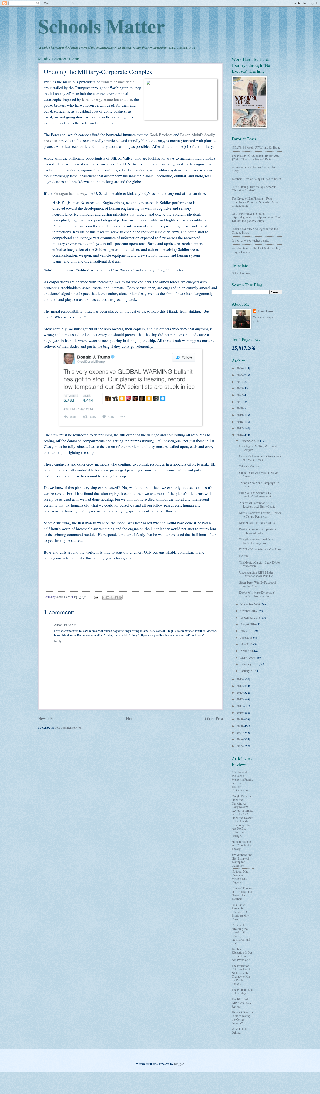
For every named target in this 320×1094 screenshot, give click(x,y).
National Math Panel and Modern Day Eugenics (240, 876)
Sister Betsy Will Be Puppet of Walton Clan (257, 584)
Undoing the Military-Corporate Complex (258, 448)
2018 (240, 422)
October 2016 (249, 611)
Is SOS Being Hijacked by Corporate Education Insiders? (254, 189)
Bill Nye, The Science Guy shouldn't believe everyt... (256, 495)
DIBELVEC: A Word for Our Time (260, 549)
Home (131, 718)
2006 (240, 739)
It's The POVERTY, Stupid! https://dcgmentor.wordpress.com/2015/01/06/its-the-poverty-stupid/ (256, 217)
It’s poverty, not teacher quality (250, 240)
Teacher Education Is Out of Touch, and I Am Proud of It (242, 954)
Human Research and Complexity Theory (242, 845)
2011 (240, 706)
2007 (240, 732)
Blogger (179, 1064)
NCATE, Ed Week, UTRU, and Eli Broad (256, 147)
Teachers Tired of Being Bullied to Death (256, 179)
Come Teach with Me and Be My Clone (258, 474)
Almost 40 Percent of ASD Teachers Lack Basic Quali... (257, 505)
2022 (240, 395)
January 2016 (248, 671)
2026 (240, 368)
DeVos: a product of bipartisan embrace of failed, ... (257, 531)
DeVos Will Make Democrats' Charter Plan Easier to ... (257, 594)
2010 (240, 712)
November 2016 (250, 604)
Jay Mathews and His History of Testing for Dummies (242, 860)
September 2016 (250, 617)
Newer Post (47, 718)
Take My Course (249, 466)
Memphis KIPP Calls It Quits (257, 523)
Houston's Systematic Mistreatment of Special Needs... (260, 458)
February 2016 (249, 664)
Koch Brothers (161, 134)
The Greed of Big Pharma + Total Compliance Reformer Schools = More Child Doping (255, 202)
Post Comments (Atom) (69, 727)
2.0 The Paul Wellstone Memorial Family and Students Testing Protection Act (242, 781)
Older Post (214, 718)
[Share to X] (112, 597)
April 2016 (247, 651)
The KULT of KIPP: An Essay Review (241, 1002)
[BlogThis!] (108, 597)
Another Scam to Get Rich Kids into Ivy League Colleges (256, 250)
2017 (240, 428)
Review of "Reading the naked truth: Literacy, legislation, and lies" (241, 934)
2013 (240, 692)
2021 (240, 402)
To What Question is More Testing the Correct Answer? (243, 1017)
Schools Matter (101, 25)
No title (243, 556)
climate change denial (118, 81)
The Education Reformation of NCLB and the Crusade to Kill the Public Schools (241, 975)
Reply (57, 641)
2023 (240, 388)
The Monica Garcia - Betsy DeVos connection (259, 564)
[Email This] (104, 597)
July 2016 (246, 631)
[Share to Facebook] (116, 597)
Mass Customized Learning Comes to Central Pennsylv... (260, 515)
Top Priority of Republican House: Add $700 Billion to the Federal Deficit (255, 157)
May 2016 (246, 644)
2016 (240, 435)
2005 (240, 746)
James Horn (265, 311)
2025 (240, 375)
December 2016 (250, 441)
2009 (240, 719)
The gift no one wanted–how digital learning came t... (256, 541)
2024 (240, 382)
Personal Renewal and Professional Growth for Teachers (242, 893)
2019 (240, 415)
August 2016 (248, 624)
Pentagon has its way (69, 193)
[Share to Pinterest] (120, 597)
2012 (240, 699)
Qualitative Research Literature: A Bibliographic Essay (240, 912)
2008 (240, 726)
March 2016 (248, 657)
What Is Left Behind (239, 1031)
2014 (240, 686)
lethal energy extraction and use (107, 99)
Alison (58, 625)
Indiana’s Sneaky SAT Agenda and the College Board (255, 230)
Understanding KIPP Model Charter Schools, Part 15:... (257, 574)
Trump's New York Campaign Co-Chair (259, 485)
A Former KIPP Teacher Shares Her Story (253, 169)
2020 (240, 408)
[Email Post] (96, 597)
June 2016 (246, 637)
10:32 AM (70, 625)
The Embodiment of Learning (242, 991)
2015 (240, 679)
